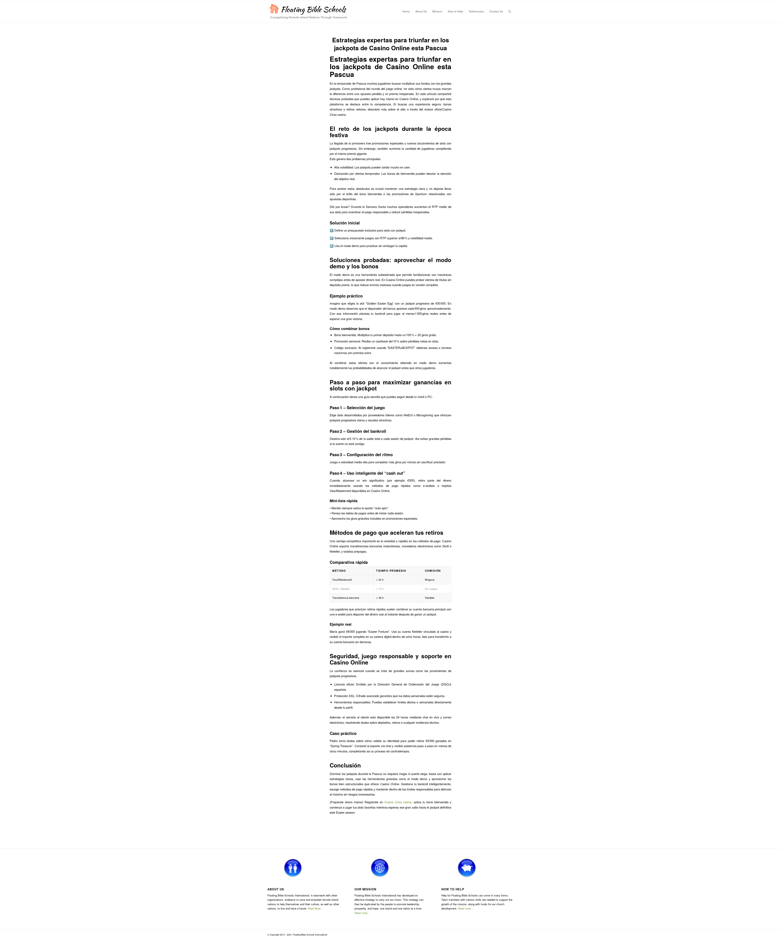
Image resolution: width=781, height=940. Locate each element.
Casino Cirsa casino (398, 802)
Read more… (362, 913)
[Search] (510, 11)
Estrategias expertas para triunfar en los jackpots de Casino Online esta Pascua (390, 43)
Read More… (315, 908)
